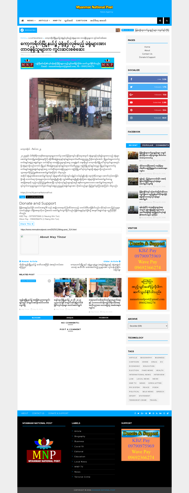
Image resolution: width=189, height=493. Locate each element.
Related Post (27, 274)
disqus (70, 318)
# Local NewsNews (34, 197)
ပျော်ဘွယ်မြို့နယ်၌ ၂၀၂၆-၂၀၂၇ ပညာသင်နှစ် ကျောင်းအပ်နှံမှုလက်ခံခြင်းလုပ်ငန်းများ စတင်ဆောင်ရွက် (68, 302)
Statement (144, 396)
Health (160, 370)
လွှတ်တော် (68, 20)
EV (161, 362)
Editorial (78, 451)
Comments (162, 145)
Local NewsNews (35, 38)
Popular (147, 145)
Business (159, 358)
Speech (160, 392)
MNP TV (57, 20)
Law (131, 379)
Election (134, 370)
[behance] (160, 413)
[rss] (156, 413)
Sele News (148, 392)
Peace (146, 387)
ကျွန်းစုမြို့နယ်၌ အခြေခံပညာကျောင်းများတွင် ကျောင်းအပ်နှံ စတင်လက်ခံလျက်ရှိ (34, 302)
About (147, 50)
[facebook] (135, 413)
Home (23, 38)
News (30, 20)
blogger (36, 318)
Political (134, 392)
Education (149, 366)
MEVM (155, 379)
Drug (154, 362)
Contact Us (147, 54)
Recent (133, 145)
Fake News (147, 370)
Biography (146, 358)
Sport (132, 396)
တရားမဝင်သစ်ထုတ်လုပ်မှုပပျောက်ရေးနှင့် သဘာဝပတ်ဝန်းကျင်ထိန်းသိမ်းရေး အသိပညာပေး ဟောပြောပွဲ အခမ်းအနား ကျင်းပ (105, 304)
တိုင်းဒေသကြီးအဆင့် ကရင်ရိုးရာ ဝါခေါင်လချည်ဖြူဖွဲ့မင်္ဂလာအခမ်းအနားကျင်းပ (153, 168)
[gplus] (142, 413)
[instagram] (164, 413)
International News (140, 375)
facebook (103, 318)
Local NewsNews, (44, 55)
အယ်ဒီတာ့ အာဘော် (98, 20)
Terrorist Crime (138, 400)
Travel (153, 400)
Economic (134, 366)
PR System (134, 387)
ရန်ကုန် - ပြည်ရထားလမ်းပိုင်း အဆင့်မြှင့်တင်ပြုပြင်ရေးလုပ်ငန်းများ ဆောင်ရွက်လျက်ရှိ (153, 181)
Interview (159, 375)
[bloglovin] (149, 413)
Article (43, 20)
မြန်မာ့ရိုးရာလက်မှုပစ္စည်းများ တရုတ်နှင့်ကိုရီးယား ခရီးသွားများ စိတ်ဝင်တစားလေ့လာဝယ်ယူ (153, 155)
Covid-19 (79, 446)
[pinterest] (146, 413)
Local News (117, 30)
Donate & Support (147, 57)
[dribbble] (153, 413)
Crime (145, 362)
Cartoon (81, 20)
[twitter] (138, 413)
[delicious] (167, 413)
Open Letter (155, 383)
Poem (155, 387)
